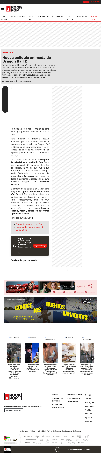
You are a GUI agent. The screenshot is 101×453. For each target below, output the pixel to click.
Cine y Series (58, 408)
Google (88, 395)
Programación (18, 17)
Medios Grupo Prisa (10, 443)
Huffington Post (30, 439)
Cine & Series (70, 18)
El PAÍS (28, 437)
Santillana (47, 437)
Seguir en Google (40, 246)
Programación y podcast (81, 449)
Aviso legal (24, 431)
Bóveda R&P (93, 18)
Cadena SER (66, 437)
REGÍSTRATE (95, 2)
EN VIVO (5, 2)
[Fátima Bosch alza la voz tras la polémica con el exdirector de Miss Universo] (32, 353)
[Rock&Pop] (14, 8)
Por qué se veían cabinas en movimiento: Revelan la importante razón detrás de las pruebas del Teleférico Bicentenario (14, 371)
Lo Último (4, 18)
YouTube (88, 414)
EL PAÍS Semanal (67, 439)
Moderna (36, 445)
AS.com (72, 437)
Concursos (81, 17)
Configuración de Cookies (71, 431)
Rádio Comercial (89, 445)
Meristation (80, 445)
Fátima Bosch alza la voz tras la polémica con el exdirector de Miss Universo (32, 368)
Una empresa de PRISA (10, 438)
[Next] (67, 449)
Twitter (88, 410)
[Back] (48, 449)
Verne (73, 439)
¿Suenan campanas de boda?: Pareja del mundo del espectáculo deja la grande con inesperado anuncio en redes (50, 370)
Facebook (89, 406)
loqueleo (70, 445)
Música (55, 395)
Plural (45, 445)
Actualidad (58, 17)
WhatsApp (89, 421)
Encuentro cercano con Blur (29, 224)
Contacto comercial (13, 410)
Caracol (86, 437)
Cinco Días (54, 439)
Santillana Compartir (57, 437)
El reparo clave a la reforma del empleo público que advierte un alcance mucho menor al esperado (69, 369)
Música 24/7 (31, 18)
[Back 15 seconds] (53, 449)
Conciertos (43, 17)
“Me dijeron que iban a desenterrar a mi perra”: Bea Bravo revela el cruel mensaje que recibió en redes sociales (87, 370)
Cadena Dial (79, 439)
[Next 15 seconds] (62, 449)
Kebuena (86, 439)
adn (79, 437)
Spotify (88, 417)
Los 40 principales (37, 437)
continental (62, 439)
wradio (47, 439)
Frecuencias (73, 398)
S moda (62, 445)
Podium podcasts (27, 442)
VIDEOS (11, 2)
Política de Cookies (54, 431)
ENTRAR (86, 2)
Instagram (89, 402)
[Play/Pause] (57, 449)
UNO (41, 439)
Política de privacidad (38, 431)
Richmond (27, 445)
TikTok (88, 399)
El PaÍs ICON (54, 445)
